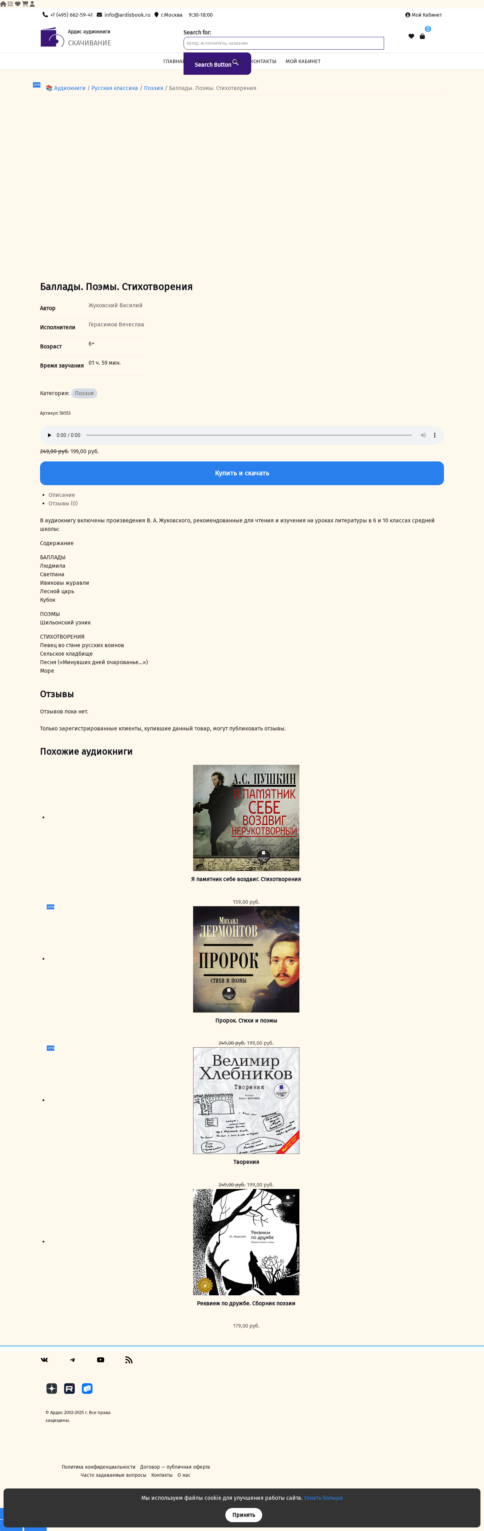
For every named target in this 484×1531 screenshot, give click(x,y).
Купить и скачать (242, 473)
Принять (243, 1515)
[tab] (246, 495)
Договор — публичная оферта (175, 1467)
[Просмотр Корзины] (422, 36)
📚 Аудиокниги (66, 88)
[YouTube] (100, 1362)
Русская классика (114, 88)
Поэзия (153, 88)
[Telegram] (72, 1362)
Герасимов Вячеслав (116, 324)
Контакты (263, 61)
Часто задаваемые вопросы (113, 1475)
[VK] (44, 1362)
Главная (174, 61)
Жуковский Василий (116, 305)
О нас (233, 61)
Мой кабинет (427, 15)
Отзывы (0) (63, 503)
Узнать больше (323, 1497)
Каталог (206, 61)
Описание (62, 495)
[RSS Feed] (129, 1362)
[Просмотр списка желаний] (411, 36)
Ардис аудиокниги (89, 32)
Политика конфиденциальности (98, 1467)
